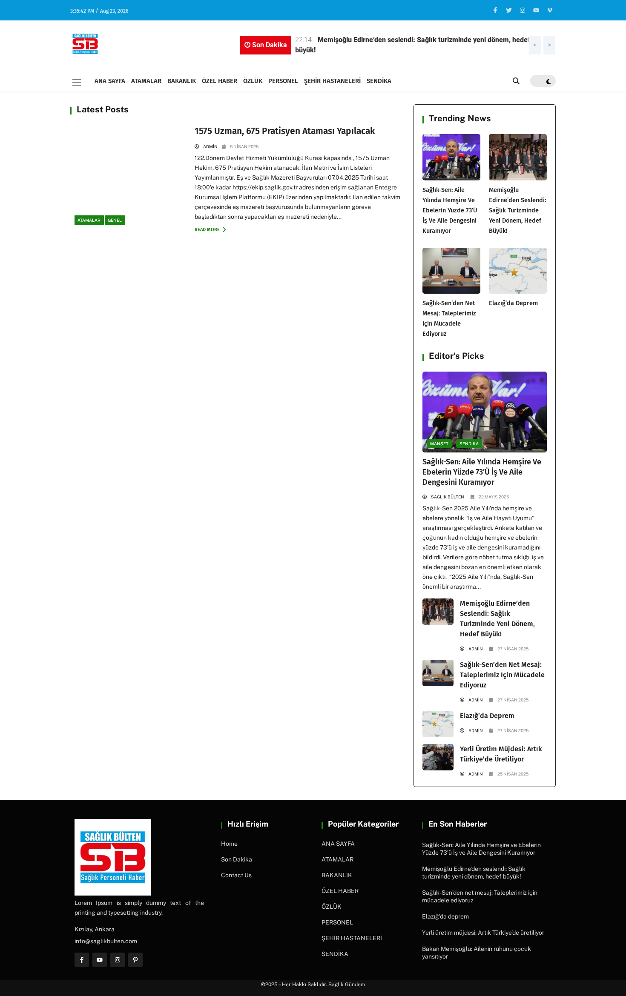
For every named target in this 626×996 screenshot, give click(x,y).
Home (229, 843)
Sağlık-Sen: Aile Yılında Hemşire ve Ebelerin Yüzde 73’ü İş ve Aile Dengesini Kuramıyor (449, 210)
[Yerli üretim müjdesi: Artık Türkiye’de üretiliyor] (438, 757)
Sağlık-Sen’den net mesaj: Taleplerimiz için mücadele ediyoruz (502, 675)
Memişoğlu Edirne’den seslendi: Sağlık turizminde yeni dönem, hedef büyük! (517, 210)
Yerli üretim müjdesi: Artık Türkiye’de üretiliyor (483, 932)
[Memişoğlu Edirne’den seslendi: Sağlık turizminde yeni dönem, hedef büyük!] (518, 157)
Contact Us (236, 875)
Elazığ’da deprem (513, 303)
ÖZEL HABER (219, 81)
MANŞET (439, 443)
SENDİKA (379, 81)
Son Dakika (236, 859)
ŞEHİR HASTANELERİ (332, 81)
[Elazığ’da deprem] (518, 271)
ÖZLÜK (252, 81)
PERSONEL (283, 81)
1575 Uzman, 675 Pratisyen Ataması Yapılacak (285, 131)
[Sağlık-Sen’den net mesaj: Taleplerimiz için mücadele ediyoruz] (451, 271)
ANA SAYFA (110, 81)
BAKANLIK (181, 81)
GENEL (115, 220)
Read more (208, 229)
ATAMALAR (146, 81)
